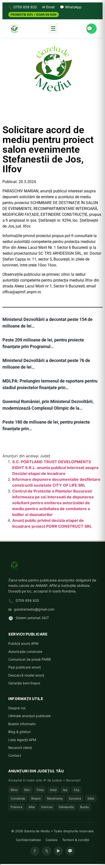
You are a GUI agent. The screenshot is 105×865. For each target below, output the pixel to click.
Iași (65, 790)
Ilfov (27, 790)
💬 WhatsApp (71, 7)
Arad (53, 790)
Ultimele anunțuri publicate (29, 716)
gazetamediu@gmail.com (34, 609)
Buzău (84, 807)
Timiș (40, 790)
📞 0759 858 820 (22, 7)
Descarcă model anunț (26, 675)
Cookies (51, 840)
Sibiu (90, 798)
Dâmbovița (66, 807)
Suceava (75, 798)
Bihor (14, 790)
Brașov (36, 798)
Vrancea (46, 807)
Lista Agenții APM (22, 740)
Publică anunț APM (23, 643)
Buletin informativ (22, 724)
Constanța (18, 798)
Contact (14, 755)
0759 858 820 (27, 600)
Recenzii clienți (20, 747)
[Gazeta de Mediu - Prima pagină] (14, 28)
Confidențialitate (28, 840)
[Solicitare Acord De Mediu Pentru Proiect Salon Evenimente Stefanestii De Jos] (52, 68)
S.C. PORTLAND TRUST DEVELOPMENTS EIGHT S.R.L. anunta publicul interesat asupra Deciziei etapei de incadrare (55, 467)
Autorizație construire (25, 651)
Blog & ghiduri (19, 732)
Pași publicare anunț (24, 667)
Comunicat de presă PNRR (29, 659)
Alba (32, 807)
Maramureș (55, 798)
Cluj (76, 790)
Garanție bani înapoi (24, 683)
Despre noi (16, 708)
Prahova (16, 807)
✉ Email (48, 7)
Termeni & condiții (75, 840)
